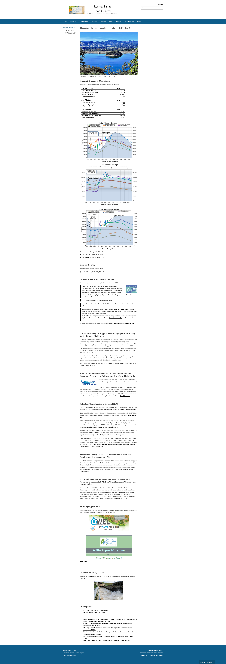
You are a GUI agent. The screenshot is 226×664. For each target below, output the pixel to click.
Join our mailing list (206, 662)
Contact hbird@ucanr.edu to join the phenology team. (110, 435)
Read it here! (84, 561)
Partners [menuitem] (103, 21)
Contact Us (160, 4)
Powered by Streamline (149, 655)
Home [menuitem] (65, 21)
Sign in (161, 655)
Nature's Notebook (94, 432)
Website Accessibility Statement (151, 653)
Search (160, 8)
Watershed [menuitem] (94, 21)
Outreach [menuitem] (118, 21)
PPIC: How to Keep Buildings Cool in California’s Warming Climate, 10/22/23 (106, 640)
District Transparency (155, 650)
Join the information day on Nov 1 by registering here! (101, 427)
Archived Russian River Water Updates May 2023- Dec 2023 (71, 32)
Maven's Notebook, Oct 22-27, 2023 (94, 612)
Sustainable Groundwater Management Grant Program (118, 492)
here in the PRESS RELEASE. (119, 498)
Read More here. (125, 396)
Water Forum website (115, 318)
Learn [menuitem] (110, 21)
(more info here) (114, 84)
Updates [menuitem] (139, 21)
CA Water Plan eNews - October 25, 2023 (95, 610)
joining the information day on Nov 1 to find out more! (119, 409)
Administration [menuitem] (83, 21)
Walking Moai (117, 438)
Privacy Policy (158, 648)
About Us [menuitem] (73, 21)
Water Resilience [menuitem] (129, 21)
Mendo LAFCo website (116, 469)
